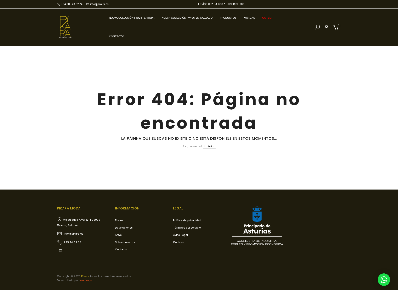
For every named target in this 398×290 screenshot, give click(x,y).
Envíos (119, 220)
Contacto (121, 249)
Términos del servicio (187, 227)
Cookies (178, 242)
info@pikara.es (99, 4)
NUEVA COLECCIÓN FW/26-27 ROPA (131, 17)
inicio (209, 146)
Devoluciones (124, 227)
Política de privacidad (187, 220)
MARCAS (249, 17)
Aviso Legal (180, 234)
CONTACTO (116, 36)
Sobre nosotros (125, 242)
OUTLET (267, 17)
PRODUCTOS (228, 17)
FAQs (118, 234)
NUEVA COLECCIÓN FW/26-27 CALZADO (187, 17)
